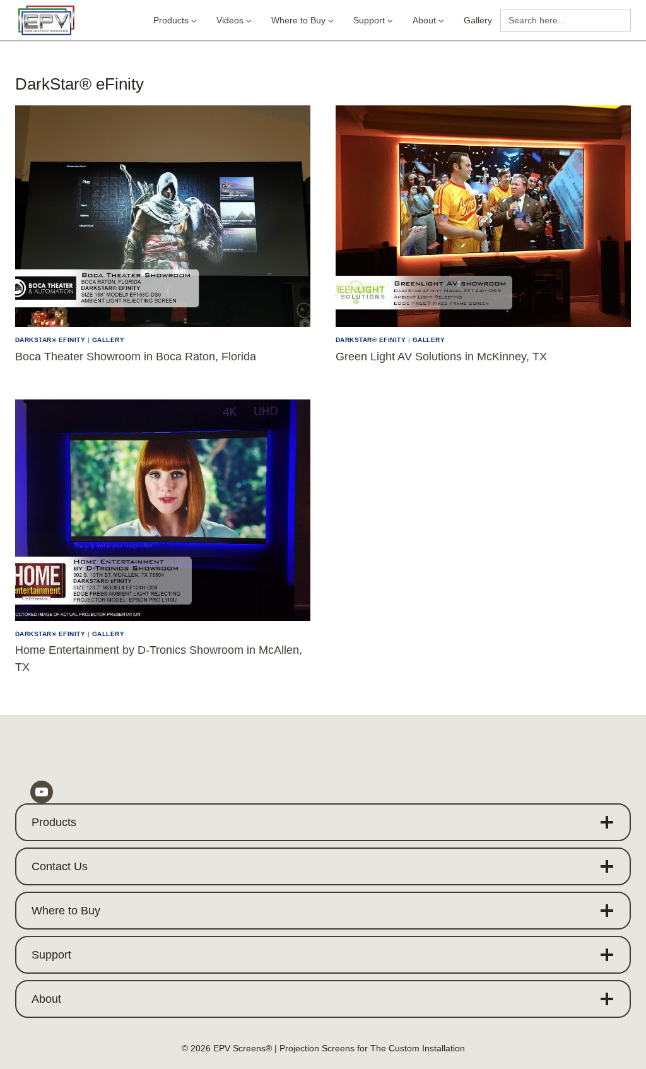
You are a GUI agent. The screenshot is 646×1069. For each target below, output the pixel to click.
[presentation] (162, 216)
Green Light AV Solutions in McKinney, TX (441, 356)
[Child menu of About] (428, 20)
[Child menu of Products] (175, 20)
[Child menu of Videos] (234, 20)
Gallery (478, 20)
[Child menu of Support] (373, 20)
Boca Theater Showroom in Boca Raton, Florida (135, 356)
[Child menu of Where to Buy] (302, 20)
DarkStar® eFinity (50, 339)
